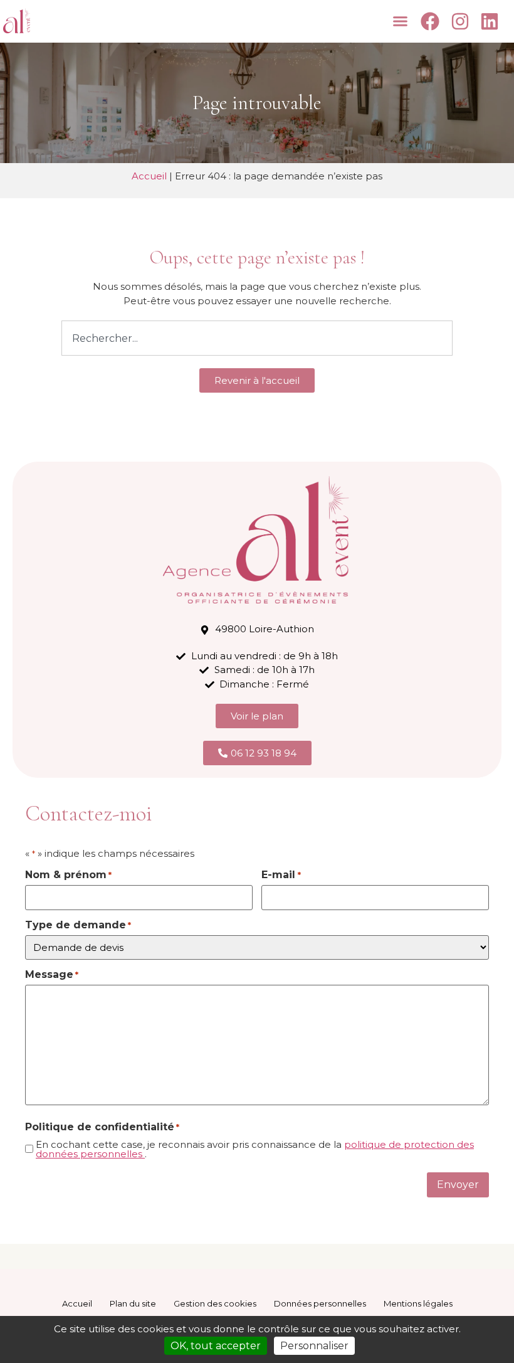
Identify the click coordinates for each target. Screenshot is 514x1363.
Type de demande (78, 925)
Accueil (149, 176)
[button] (400, 21)
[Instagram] (461, 21)
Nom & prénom (68, 875)
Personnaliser (314, 1346)
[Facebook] (432, 21)
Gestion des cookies (215, 1303)
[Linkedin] (491, 21)
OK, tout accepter (215, 1346)
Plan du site (133, 1303)
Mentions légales (418, 1303)
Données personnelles (320, 1303)
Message (51, 975)
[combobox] (257, 338)
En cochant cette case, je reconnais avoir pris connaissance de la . (255, 1149)
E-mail (280, 875)
